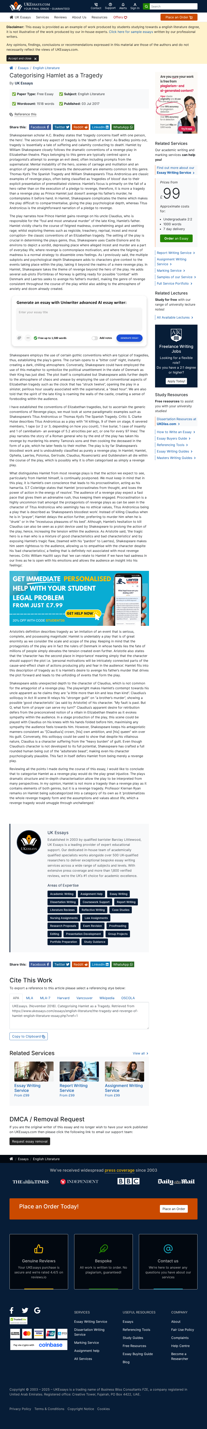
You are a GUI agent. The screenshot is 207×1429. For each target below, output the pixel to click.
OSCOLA (128, 998)
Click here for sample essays (131, 32)
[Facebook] (13, 1310)
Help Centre (180, 1346)
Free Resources (134, 1346)
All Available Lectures (174, 317)
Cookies (103, 1409)
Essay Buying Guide (138, 1354)
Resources (99, 17)
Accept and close (20, 58)
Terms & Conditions (49, 1409)
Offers (118, 17)
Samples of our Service (175, 277)
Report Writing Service (174, 253)
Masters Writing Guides (175, 458)
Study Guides (133, 1338)
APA (16, 998)
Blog (126, 1362)
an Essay (176, 238)
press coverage (120, 1170)
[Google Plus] (37, 1310)
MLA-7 (45, 998)
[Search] (146, 6)
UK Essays (22, 17)
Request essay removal (30, 1141)
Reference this (25, 114)
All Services (83, 1359)
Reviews (60, 17)
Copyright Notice (81, 1409)
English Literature (46, 68)
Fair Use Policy (182, 1330)
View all (139, 1053)
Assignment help (86, 1351)
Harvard (63, 998)
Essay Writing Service (90, 1322)
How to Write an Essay (175, 432)
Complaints (180, 1338)
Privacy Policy (20, 1409)
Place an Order (177, 17)
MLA (29, 998)
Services (42, 17)
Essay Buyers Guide (172, 438)
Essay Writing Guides (173, 451)
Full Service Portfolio (173, 283)
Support (110, 7)
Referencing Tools (171, 445)
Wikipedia (106, 998)
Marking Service (170, 270)
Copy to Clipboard (27, 1036)
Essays (23, 68)
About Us (79, 17)
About (176, 1322)
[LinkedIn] (25, 1310)
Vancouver (84, 998)
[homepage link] (12, 68)
